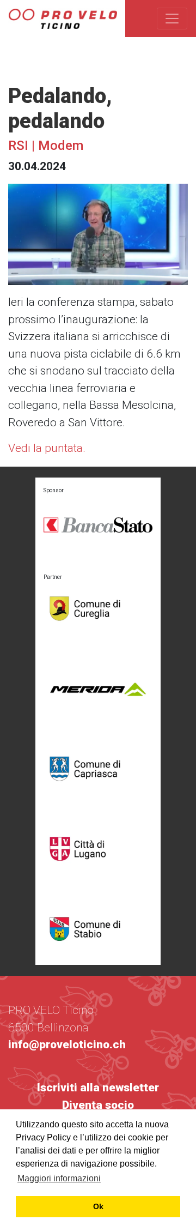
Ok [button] (98, 1206)
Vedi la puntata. (46, 448)
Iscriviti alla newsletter (98, 1087)
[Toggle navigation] (172, 18)
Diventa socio (98, 1105)
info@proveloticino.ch (67, 1044)
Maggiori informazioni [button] (59, 1178)
